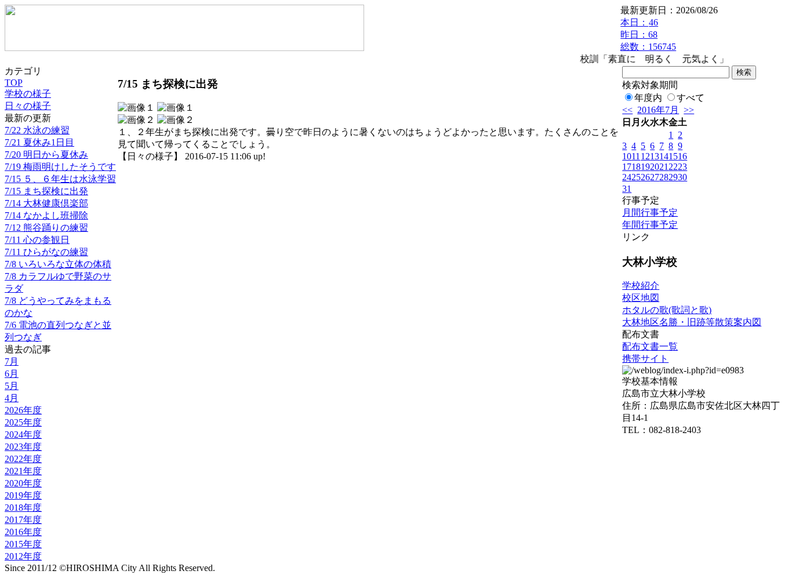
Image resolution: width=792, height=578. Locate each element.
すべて (690, 98)
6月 (12, 374)
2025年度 (23, 422)
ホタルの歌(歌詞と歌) (666, 310)
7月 (12, 361)
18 (636, 167)
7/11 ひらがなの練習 (46, 252)
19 (645, 167)
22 (673, 167)
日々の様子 (28, 106)
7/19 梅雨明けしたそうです (60, 167)
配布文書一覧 (650, 346)
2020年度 (23, 483)
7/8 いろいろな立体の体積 (58, 264)
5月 (12, 386)
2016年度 (23, 532)
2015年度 (23, 544)
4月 (12, 398)
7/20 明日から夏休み (46, 154)
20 (654, 167)
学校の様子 (28, 94)
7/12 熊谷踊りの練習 (46, 227)
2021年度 (23, 471)
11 (635, 156)
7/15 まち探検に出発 (46, 191)
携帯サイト (645, 358)
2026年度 (23, 410)
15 (673, 156)
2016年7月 (658, 110)
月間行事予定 (650, 212)
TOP (14, 83)
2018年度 (23, 507)
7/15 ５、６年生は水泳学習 (60, 179)
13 (654, 156)
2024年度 (23, 434)
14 (664, 156)
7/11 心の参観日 (37, 240)
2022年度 (23, 459)
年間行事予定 (650, 225)
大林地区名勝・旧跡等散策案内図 (691, 322)
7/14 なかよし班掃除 (46, 215)
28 (664, 177)
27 (654, 177)
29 (673, 177)
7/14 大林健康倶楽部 (46, 203)
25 (636, 177)
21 (664, 167)
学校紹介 (640, 285)
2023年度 (23, 447)
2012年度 (23, 556)
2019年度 (23, 495)
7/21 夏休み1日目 (39, 142)
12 (645, 156)
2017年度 (23, 520)
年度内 (648, 98)
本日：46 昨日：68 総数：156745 (648, 34)
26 (645, 177)
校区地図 (640, 298)
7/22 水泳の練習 (37, 130)
